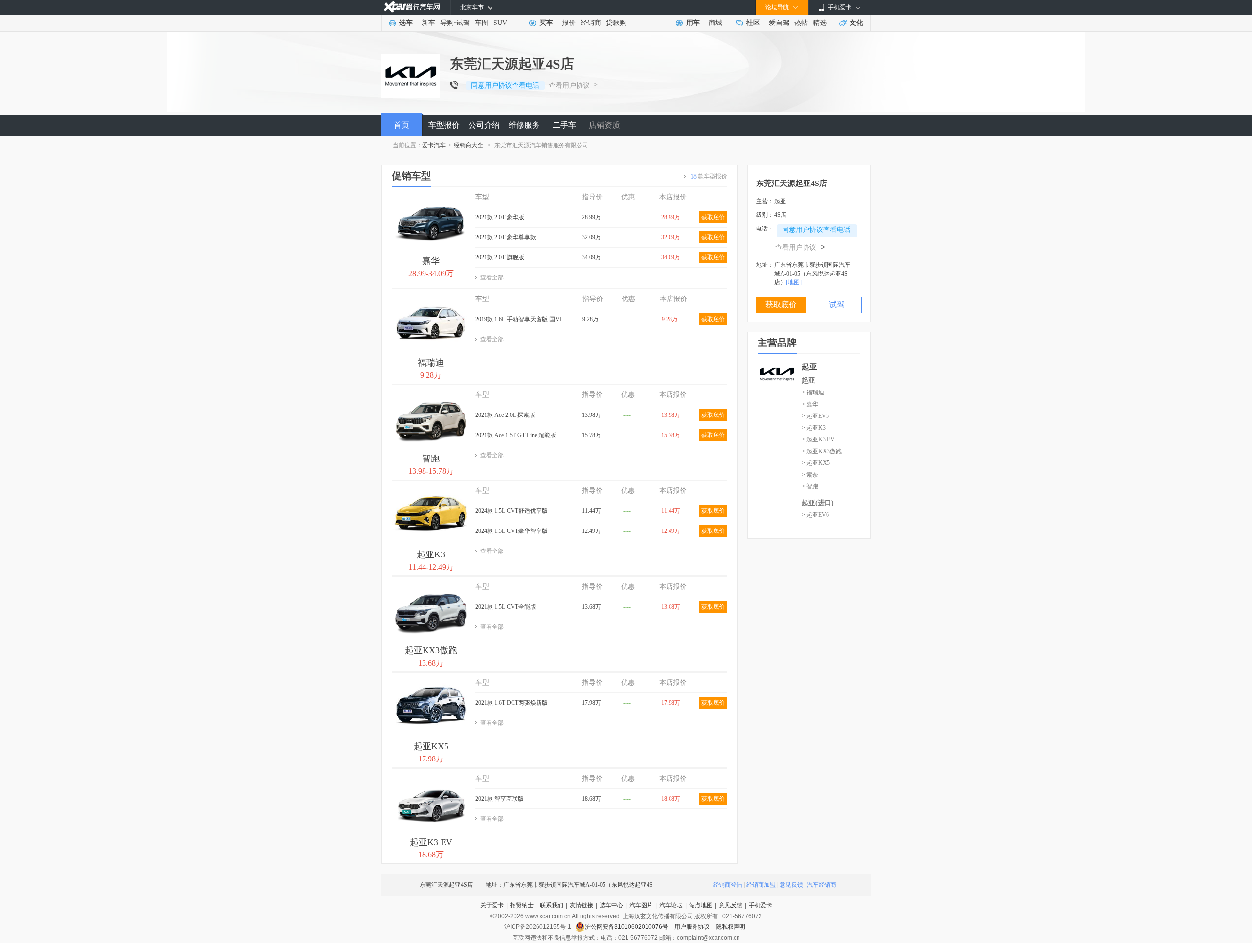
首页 (401, 125)
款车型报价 (708, 176)
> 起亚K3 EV (818, 439)
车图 (482, 22)
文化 (856, 22)
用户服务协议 (692, 926)
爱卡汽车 (434, 145)
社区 (753, 22)
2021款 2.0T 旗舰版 (499, 257)
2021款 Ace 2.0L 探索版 (505, 415)
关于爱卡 (492, 905)
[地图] (794, 282)
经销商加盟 (761, 884)
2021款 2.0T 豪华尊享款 (505, 237)
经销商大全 (468, 145)
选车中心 (611, 905)
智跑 (431, 458)
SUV (500, 22)
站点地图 (701, 905)
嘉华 (431, 261)
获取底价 (713, 217)
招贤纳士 (522, 905)
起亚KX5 (431, 746)
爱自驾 (779, 22)
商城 (715, 22)
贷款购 (616, 22)
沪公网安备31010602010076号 (627, 926)
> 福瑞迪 (813, 392)
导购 (447, 22)
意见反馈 (791, 884)
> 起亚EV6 (815, 514)
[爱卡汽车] (412, 7)
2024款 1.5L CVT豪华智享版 (511, 531)
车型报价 (444, 125)
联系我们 (551, 905)
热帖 (801, 22)
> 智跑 (810, 486)
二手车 (564, 125)
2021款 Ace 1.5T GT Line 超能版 (515, 435)
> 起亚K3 (814, 427)
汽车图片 (641, 905)
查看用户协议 (569, 85)
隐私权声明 (730, 926)
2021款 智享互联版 (499, 798)
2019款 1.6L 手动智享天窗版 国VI (518, 319)
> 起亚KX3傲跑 (822, 451)
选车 (406, 22)
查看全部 (492, 277)
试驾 (463, 22)
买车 (546, 22)
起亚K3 (431, 554)
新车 (428, 22)
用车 (693, 22)
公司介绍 (484, 125)
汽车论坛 (671, 905)
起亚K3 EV (431, 842)
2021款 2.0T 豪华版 (499, 217)
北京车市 (472, 7)
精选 (820, 22)
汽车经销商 (821, 884)
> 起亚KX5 (816, 463)
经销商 (591, 22)
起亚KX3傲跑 (431, 650)
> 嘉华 (810, 404)
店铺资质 (604, 125)
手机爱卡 (760, 905)
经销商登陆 (727, 884)
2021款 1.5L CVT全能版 (505, 606)
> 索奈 (810, 474)
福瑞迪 (431, 363)
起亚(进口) (818, 502)
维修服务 (524, 125)
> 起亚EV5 (815, 416)
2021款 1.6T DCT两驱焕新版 (511, 702)
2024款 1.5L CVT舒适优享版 (511, 510)
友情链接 (581, 905)
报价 (569, 22)
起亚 (808, 380)
